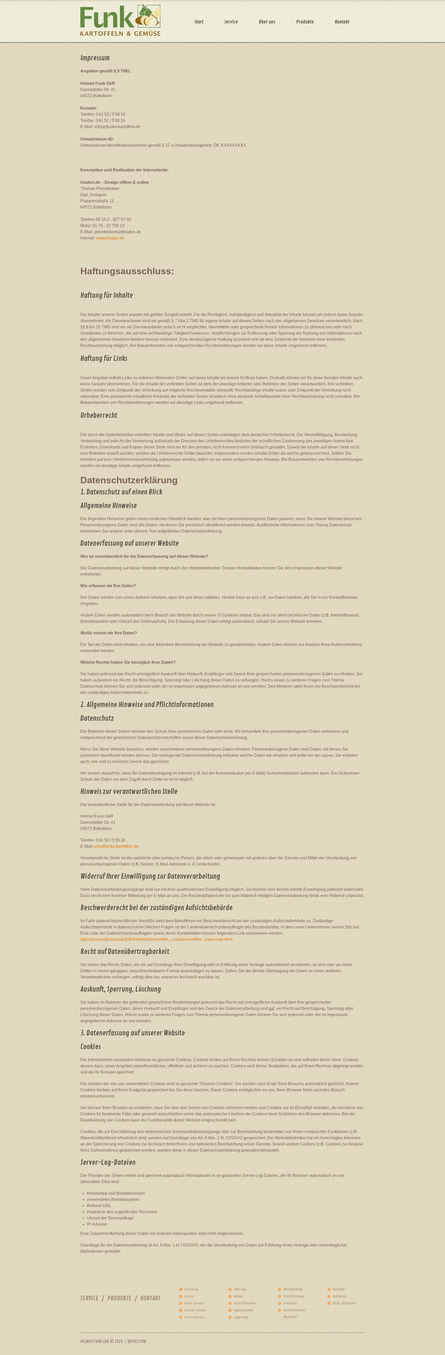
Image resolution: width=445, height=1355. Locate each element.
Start (198, 21)
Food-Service (193, 1303)
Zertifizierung (293, 1296)
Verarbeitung (293, 1289)
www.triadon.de (110, 238)
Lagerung (241, 1317)
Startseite (191, 1289)
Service (231, 21)
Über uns (267, 21)
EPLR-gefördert (344, 1303)
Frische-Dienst (195, 1310)
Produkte (305, 21)
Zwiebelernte (243, 1310)
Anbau (238, 1296)
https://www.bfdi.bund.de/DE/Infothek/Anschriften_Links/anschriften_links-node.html (156, 939)
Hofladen (340, 1296)
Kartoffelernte (244, 1303)
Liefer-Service (194, 1317)
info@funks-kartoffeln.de (116, 846)
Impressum (136, 1341)
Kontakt (342, 21)
